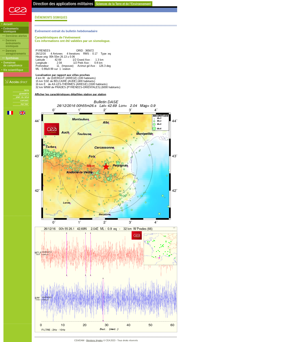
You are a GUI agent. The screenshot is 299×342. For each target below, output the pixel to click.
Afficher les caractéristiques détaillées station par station (70, 94)
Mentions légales (94, 340)
